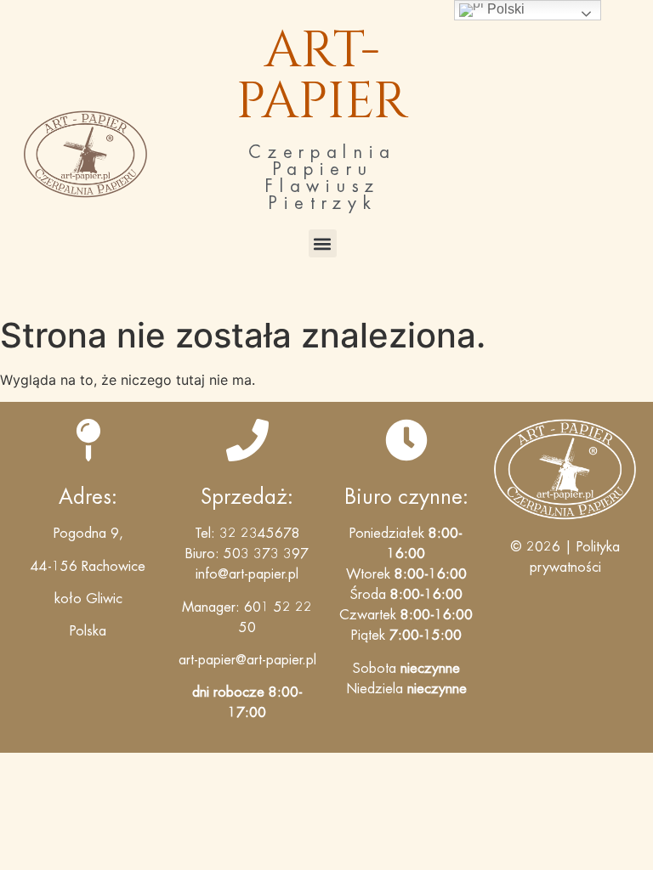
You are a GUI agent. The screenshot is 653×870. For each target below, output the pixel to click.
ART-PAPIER (322, 76)
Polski (504, 9)
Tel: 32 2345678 (247, 533)
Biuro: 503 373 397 (247, 554)
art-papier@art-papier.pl (247, 660)
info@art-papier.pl (247, 574)
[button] (323, 243)
